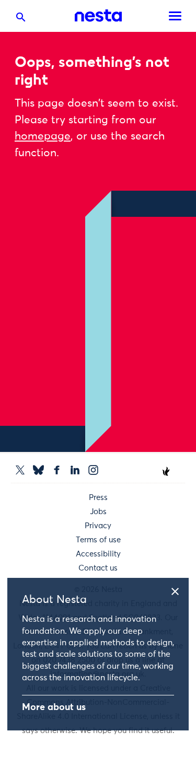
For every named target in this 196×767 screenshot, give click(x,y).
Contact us (98, 568)
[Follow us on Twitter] (20, 469)
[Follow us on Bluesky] (38, 469)
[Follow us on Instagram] (93, 469)
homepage (43, 136)
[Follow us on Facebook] (56, 469)
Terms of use (98, 540)
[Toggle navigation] (175, 15)
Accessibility (98, 554)
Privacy (98, 526)
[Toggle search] (21, 19)
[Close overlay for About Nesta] (179, 590)
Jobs (98, 512)
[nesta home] (98, 15)
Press (98, 498)
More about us (54, 707)
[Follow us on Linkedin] (75, 469)
